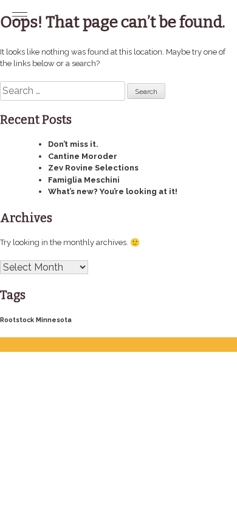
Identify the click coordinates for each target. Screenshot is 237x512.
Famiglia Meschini (84, 179)
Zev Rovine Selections (93, 167)
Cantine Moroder (82, 156)
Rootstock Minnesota (36, 319)
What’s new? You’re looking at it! (112, 191)
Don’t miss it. (73, 144)
